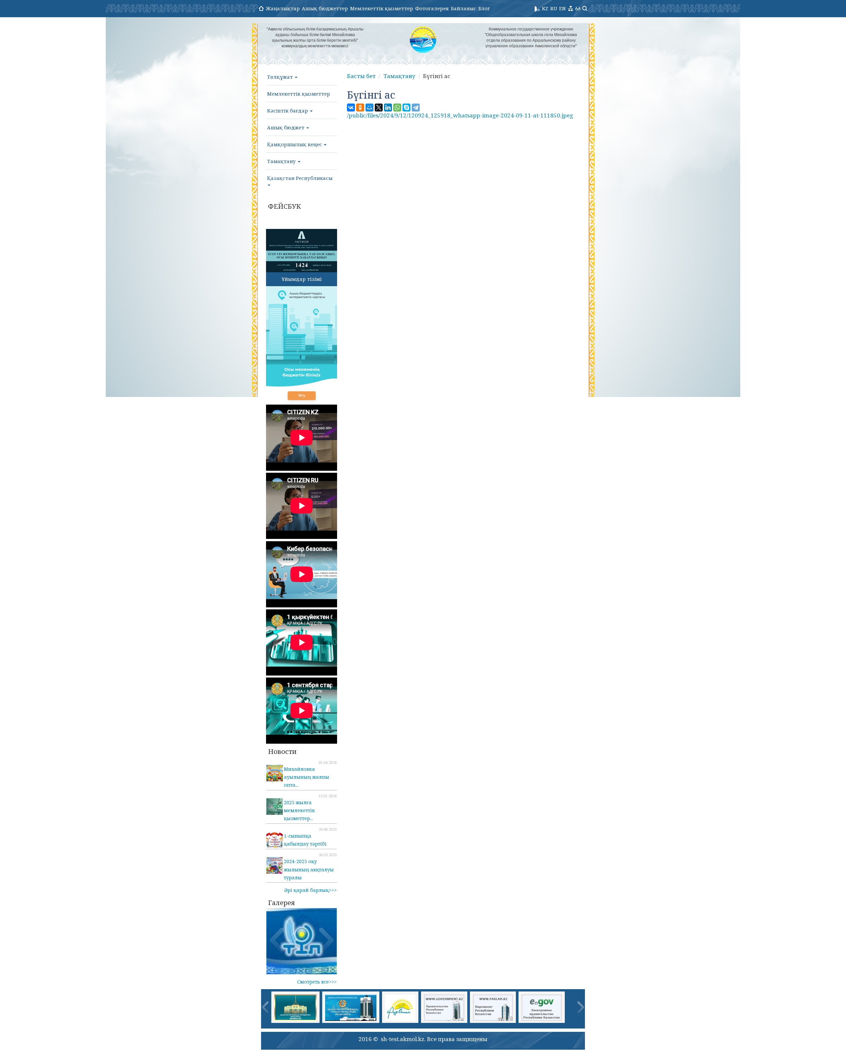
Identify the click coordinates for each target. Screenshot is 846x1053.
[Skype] (406, 107)
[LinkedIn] (388, 107)
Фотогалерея (432, 8)
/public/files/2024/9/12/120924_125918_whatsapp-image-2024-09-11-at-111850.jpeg (460, 115)
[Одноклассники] (360, 107)
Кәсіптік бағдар (288, 110)
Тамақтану (282, 161)
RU (553, 8)
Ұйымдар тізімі (302, 279)
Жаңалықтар (283, 8)
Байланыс (463, 8)
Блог (484, 8)
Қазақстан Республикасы (299, 178)
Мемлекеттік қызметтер (381, 8)
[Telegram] (416, 107)
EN (562, 8)
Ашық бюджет (286, 127)
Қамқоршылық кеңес (295, 144)
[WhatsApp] (397, 107)
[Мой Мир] (369, 107)
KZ (545, 8)
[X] (379, 107)
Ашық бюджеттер (325, 8)
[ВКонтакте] (351, 107)
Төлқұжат (280, 76)
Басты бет (361, 76)
